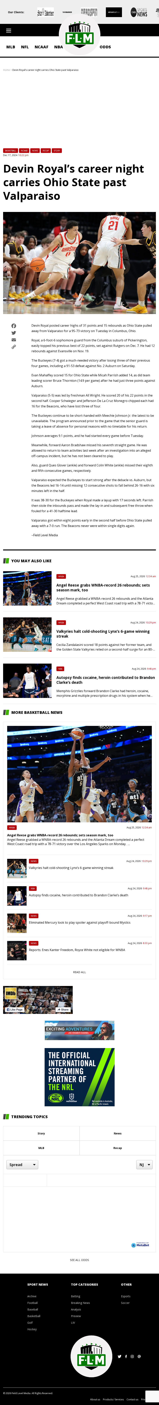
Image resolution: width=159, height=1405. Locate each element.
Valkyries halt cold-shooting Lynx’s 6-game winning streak (71, 868)
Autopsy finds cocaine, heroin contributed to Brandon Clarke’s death (78, 895)
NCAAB (24, 150)
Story (57, 150)
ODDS (105, 46)
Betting (75, 1296)
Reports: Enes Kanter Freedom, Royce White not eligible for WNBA (77, 950)
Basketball (10, 150)
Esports (125, 1296)
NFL (25, 46)
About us (95, 1399)
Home (6, 70)
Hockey (32, 1329)
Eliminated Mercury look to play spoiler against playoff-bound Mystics (79, 922)
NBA (60, 668)
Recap (46, 150)
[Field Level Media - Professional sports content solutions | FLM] (79, 34)
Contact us (132, 1399)
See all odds (79, 1260)
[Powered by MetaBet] (140, 1244)
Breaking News (80, 1303)
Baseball (32, 1309)
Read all (79, 972)
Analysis (76, 1309)
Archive (31, 1296)
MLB (10, 46)
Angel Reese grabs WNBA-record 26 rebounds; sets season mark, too (60, 835)
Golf (30, 1322)
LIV (73, 1322)
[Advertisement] (79, 112)
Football (32, 1303)
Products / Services (113, 1399)
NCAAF (41, 46)
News (35, 150)
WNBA (61, 576)
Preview (76, 1316)
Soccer (125, 1303)
